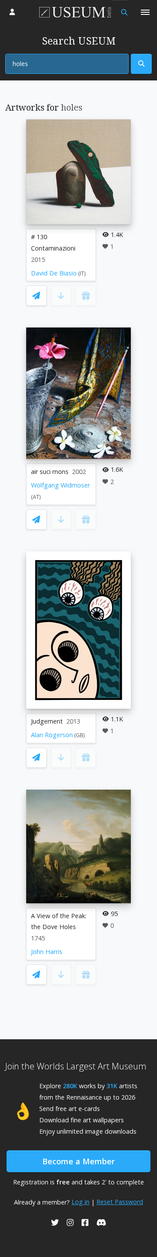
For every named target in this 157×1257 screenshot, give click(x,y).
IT (82, 273)
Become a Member (78, 1161)
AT (36, 497)
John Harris (46, 951)
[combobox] (67, 64)
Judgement (47, 721)
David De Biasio (54, 273)
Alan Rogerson (52, 735)
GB (79, 735)
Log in (80, 1202)
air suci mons (49, 471)
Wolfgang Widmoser (60, 485)
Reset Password (119, 1202)
